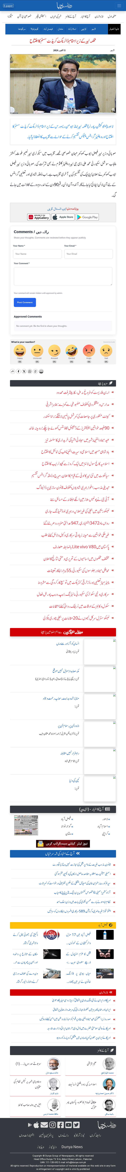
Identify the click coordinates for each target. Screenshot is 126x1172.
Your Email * (70, 246)
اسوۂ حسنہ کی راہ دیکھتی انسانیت (82, 1085)
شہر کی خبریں (55, 16)
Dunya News (72, 1147)
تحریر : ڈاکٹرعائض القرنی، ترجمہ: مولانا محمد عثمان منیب (59, 733)
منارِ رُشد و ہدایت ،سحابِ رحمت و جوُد (61, 698)
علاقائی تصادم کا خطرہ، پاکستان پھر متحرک (81, 1105)
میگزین (9, 16)
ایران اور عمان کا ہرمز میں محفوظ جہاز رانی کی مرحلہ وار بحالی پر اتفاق (82, 1009)
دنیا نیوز (53, 1147)
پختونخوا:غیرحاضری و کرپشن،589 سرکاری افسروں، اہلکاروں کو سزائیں (79, 911)
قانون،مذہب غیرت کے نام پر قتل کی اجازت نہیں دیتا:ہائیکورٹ (82, 864)
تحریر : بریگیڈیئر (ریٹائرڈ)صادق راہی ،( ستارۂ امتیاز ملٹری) (57, 679)
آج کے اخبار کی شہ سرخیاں (60, 853)
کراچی (84, 29)
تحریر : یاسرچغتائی (72, 651)
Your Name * (19, 246)
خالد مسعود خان (52, 1073)
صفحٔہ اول (112, 16)
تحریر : (77, 706)
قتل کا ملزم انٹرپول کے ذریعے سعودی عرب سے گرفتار (78, 962)
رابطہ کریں (95, 1135)
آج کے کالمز (71, 16)
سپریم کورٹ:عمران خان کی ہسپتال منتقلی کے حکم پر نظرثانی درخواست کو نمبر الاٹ (75, 883)
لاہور (93, 29)
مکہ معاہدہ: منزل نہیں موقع (66, 671)
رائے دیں (63, 1135)
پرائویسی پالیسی (46, 1135)
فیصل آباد (48, 29)
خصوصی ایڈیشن (24, 16)
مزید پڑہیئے (103, 383)
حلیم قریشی (91, 1064)
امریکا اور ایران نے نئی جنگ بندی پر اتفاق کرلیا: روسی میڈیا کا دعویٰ (81, 1000)
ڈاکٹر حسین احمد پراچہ (104, 1093)
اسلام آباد (72, 29)
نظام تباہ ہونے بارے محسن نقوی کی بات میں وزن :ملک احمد (84, 902)
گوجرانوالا (34, 29)
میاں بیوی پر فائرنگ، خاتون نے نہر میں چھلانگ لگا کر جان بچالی (78, 982)
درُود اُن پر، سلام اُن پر (68, 726)
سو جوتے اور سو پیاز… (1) (28, 1064)
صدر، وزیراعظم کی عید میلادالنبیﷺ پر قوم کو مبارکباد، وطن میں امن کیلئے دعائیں (75, 1019)
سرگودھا (22, 29)
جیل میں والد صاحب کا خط (29, 1105)
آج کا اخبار (85, 16)
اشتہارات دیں (26, 1135)
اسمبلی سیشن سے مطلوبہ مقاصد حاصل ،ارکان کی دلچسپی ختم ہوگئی (83, 874)
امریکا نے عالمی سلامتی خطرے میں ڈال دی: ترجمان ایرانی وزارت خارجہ (79, 1028)
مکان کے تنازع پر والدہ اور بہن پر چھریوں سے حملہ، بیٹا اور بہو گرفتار (25, 962)
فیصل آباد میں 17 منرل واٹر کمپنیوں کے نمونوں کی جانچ (78, 943)
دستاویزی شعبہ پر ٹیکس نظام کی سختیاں (27, 1084)
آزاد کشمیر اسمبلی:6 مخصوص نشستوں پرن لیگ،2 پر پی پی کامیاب (82, 892)
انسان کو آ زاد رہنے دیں (67, 644)
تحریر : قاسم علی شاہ (72, 761)
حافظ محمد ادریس (50, 1114)
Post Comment (25, 302)
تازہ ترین (99, 16)
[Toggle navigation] (119, 6)
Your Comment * (22, 263)
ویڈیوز (40, 1147)
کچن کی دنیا (74, 781)
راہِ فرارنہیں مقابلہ (69, 753)
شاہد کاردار (54, 1093)
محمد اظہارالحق (107, 1073)
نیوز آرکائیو (79, 1135)
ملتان (60, 29)
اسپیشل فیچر (41, 16)
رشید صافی (109, 1114)
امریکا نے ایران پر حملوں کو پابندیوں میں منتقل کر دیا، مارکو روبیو (83, 1037)
